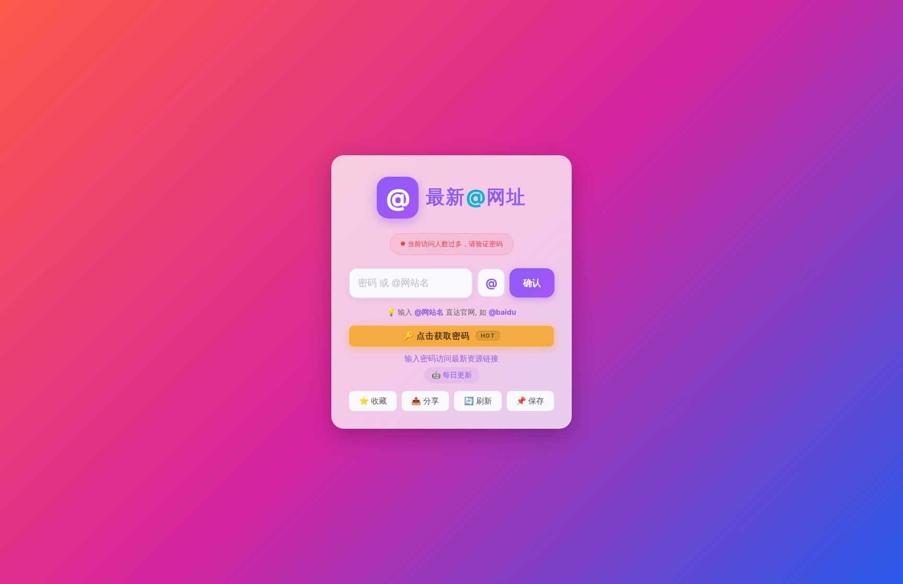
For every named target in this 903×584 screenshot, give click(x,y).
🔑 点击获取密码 (449, 335)
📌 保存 (530, 401)
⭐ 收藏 (373, 401)
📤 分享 (425, 401)
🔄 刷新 (478, 401)
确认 (532, 283)
